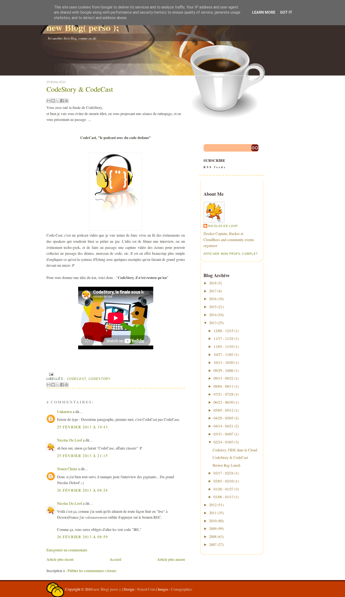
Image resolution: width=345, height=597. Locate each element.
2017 (213, 290)
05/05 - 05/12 (224, 410)
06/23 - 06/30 (224, 402)
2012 (213, 504)
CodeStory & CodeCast (79, 89)
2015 (213, 306)
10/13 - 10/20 (224, 362)
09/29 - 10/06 (224, 370)
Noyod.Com (146, 589)
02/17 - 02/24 (224, 472)
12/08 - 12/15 (224, 330)
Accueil (115, 559)
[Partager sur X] (57, 100)
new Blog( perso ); (82, 27)
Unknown (64, 411)
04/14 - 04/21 (224, 425)
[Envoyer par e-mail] (48, 100)
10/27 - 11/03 (224, 354)
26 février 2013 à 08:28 (82, 490)
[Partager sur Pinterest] (66, 100)
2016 (213, 298)
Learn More (263, 12)
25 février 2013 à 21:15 (82, 455)
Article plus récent (59, 559)
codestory (99, 379)
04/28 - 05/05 (224, 417)
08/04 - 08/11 (224, 386)
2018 (213, 282)
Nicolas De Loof (69, 440)
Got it (286, 12)
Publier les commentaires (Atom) (92, 570)
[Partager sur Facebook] (62, 100)
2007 (213, 544)
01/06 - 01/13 (224, 496)
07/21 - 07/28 (224, 394)
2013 (213, 322)
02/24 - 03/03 (224, 441)
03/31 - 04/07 (224, 433)
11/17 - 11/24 (224, 338)
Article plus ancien (171, 559)
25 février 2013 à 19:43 (82, 426)
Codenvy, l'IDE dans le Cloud (235, 449)
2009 (213, 528)
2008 (213, 536)
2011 (213, 512)
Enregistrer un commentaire (66, 549)
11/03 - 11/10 (224, 346)
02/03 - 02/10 (224, 480)
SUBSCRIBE (214, 163)
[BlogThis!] (53, 100)
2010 (213, 520)
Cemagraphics (181, 589)
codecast (76, 379)
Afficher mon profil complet (230, 253)
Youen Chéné (67, 468)
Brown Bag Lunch (226, 465)
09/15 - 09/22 (224, 378)
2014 (213, 314)
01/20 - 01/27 (224, 488)
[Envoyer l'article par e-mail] (50, 374)
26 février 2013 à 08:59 (82, 536)
